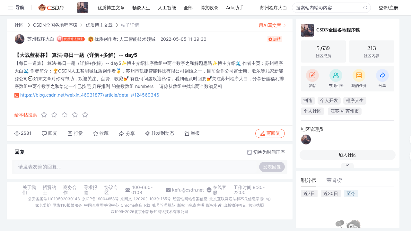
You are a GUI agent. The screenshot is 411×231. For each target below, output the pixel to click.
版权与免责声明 (190, 205)
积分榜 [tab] (308, 180)
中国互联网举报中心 (101, 205)
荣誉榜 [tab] (334, 180)
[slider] (66, 115)
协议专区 (111, 190)
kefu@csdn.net (188, 190)
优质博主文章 (99, 25)
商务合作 (70, 190)
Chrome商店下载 (135, 205)
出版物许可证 (235, 205)
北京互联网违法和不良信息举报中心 (240, 198)
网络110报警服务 (67, 205)
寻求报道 (90, 190)
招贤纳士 (49, 190)
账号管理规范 (163, 205)
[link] (19, 25)
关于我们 (29, 190)
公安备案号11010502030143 (54, 198)
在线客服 (219, 190)
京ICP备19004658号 (100, 198)
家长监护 (43, 205)
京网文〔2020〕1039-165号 (145, 198)
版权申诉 (214, 205)
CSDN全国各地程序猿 (55, 25)
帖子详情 (130, 25)
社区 (19, 25)
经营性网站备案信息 (190, 198)
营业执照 (256, 205)
